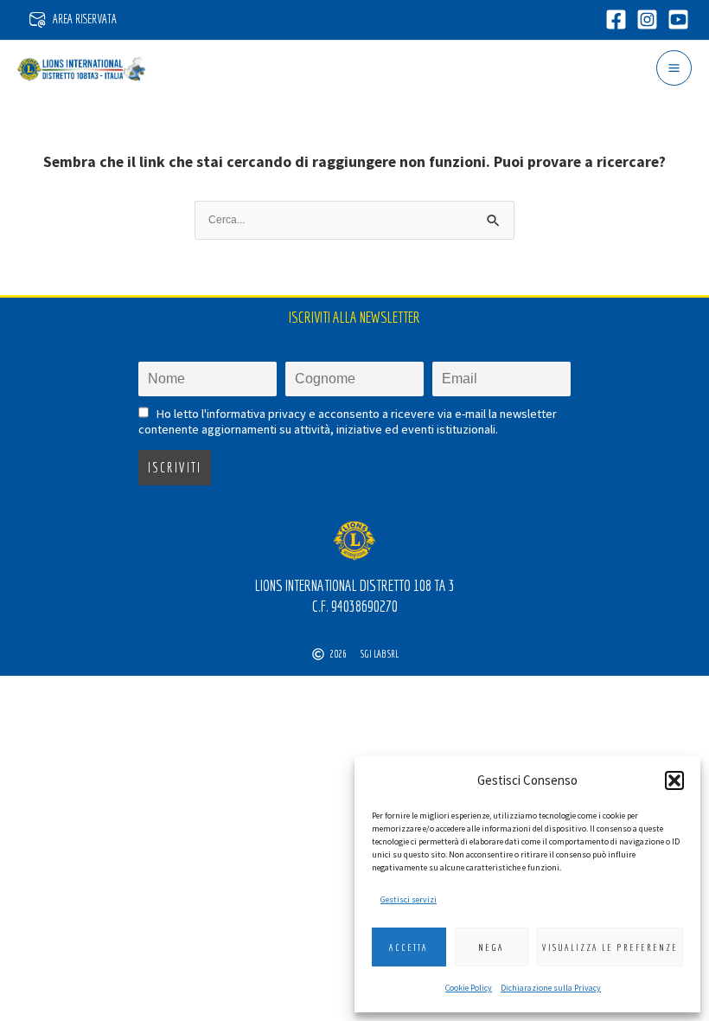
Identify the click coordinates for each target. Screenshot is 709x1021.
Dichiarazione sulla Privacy (551, 987)
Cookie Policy (468, 987)
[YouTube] (678, 19)
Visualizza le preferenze (610, 947)
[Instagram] (647, 19)
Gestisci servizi (408, 899)
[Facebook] (616, 19)
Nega (491, 947)
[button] (674, 780)
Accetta (408, 947)
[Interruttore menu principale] (674, 68)
